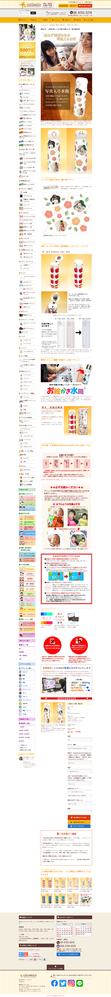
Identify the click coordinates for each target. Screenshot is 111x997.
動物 (24, 675)
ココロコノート (27, 766)
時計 (24, 679)
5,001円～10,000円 (24, 734)
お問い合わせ (88, 2)
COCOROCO (55, 995)
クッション (26, 397)
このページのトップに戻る (55, 968)
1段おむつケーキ (28, 245)
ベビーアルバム (27, 196)
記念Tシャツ (26, 307)
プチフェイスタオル (28, 104)
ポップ (24, 693)
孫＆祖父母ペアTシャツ (29, 299)
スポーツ (25, 696)
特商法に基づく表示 (25, 750)
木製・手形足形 (27, 234)
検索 (33, 13)
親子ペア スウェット (29, 328)
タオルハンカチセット (29, 111)
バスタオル (26, 93)
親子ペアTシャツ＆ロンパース (29, 293)
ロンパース (26, 268)
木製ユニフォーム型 (28, 230)
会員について (23, 747)
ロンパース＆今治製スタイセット (29, 360)
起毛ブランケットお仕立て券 (29, 172)
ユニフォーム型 (27, 223)
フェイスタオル (27, 125)
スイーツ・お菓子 (28, 481)
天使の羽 (25, 703)
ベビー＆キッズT (28, 436)
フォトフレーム (27, 208)
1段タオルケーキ (28, 253)
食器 (24, 454)
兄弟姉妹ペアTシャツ (29, 303)
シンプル (25, 686)
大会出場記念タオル (28, 145)
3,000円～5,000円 (24, 730)
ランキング (56, 20)
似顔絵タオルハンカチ (29, 114)
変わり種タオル (27, 118)
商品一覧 (34, 20)
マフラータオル (27, 129)
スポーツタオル (27, 121)
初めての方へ (23, 20)
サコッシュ (26, 385)
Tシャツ (25, 389)
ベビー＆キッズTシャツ (29, 277)
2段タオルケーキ (28, 257)
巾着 (24, 409)
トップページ (44, 25)
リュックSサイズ (28, 351)
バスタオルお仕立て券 (29, 158)
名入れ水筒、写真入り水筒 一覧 (57, 25)
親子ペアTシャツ (28, 289)
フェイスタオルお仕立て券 (29, 163)
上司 (20, 659)
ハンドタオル (27, 107)
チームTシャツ (27, 285)
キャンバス (26, 205)
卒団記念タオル (27, 132)
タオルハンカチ (27, 382)
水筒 (24, 461)
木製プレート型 (27, 227)
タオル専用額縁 (27, 484)
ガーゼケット (27, 90)
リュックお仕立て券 (28, 167)
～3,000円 (21, 727)
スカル (24, 707)
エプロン (25, 406)
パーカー (25, 332)
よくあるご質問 (89, 20)
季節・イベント (27, 710)
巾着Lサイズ (26, 413)
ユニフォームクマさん (29, 216)
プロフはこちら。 (27, 762)
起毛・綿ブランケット (29, 100)
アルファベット (27, 689)
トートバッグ (27, 343)
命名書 (25, 192)
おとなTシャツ (27, 282)
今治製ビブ (26, 265)
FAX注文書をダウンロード (76, 2)
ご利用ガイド (67, 20)
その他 (24, 714)
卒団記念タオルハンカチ (29, 137)
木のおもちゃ (27, 469)
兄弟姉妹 (21, 652)
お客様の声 (78, 20)
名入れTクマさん (28, 220)
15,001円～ (22, 741)
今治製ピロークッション (29, 401)
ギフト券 (25, 176)
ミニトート (26, 378)
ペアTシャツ (26, 429)
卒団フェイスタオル (28, 184)
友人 (20, 648)
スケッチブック (27, 700)
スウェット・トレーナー (29, 324)
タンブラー (26, 458)
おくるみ (25, 97)
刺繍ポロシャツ (27, 315)
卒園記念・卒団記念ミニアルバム (29, 200)
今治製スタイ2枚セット (29, 366)
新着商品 (45, 20)
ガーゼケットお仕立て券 (29, 154)
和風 (24, 682)
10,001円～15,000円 (24, 737)
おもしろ (25, 671)
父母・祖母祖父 (23, 655)
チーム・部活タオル (28, 141)
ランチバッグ (27, 340)
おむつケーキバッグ (28, 242)
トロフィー (26, 421)
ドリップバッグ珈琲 (28, 477)
